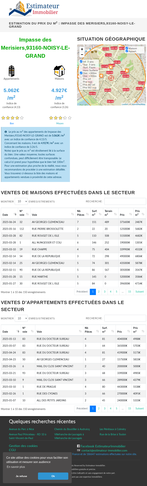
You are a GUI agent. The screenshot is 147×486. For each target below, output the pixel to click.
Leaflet (125, 104)
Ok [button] (53, 476)
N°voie (22, 213)
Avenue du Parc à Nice (21, 429)
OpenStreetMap (138, 104)
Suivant (140, 292)
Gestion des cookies (23, 446)
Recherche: (94, 201)
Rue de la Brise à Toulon (113, 434)
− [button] (82, 54)
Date (5, 215)
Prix (122, 215)
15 (129, 292)
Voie (34, 215)
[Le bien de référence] (111, 78)
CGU (12, 450)
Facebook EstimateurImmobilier (103, 446)
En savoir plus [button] (16, 466)
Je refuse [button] (21, 476)
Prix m (137, 213)
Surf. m (94, 213)
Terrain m (108, 213)
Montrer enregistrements (28, 201)
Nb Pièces (80, 213)
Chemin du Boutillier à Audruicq (72, 429)
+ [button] (82, 49)
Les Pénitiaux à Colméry (113, 429)
